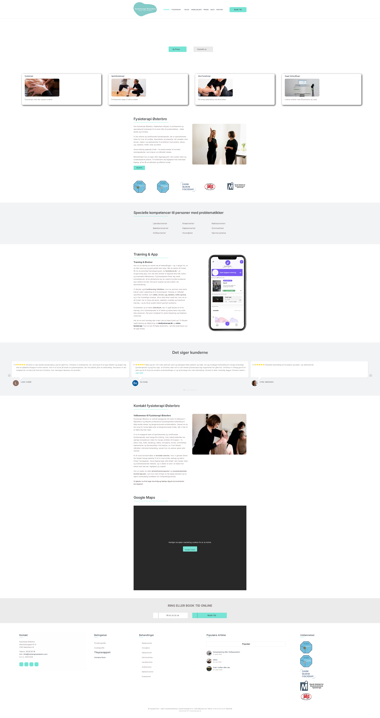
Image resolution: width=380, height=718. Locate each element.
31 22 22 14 (30, 651)
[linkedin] (36, 664)
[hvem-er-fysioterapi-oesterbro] (219, 125)
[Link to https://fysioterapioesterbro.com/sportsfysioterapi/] (183, 101)
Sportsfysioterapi (117, 76)
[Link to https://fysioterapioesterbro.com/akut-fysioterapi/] (270, 101)
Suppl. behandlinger (292, 76)
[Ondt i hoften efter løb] (209, 667)
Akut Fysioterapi (204, 76)
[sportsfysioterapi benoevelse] (128, 79)
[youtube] (31, 664)
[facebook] (21, 664)
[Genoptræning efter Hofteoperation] (209, 652)
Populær (246, 644)
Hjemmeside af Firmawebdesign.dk (190, 711)
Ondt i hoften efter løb (221, 667)
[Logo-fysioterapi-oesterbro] (145, 3)
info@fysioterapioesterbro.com (35, 654)
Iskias (215, 660)
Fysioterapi (29, 76)
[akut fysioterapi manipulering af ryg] (215, 79)
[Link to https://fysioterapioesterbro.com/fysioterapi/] (97, 101)
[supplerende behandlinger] (302, 79)
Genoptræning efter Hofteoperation (226, 652)
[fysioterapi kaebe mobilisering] (42, 79)
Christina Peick (100, 657)
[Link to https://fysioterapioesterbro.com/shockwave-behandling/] (357, 101)
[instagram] (26, 664)
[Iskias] (209, 660)
